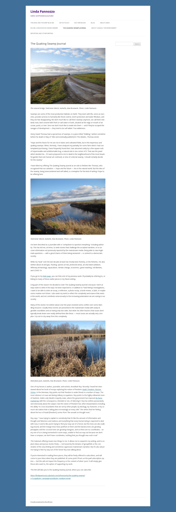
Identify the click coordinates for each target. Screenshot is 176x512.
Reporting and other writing (42, 33)
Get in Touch (64, 23)
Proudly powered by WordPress (41, 502)
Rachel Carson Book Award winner (44, 28)
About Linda (105, 23)
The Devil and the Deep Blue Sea (42, 23)
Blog (93, 23)
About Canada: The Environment (103, 28)
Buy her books (80, 23)
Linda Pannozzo (43, 11)
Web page (47, 276)
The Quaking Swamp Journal (74, 28)
